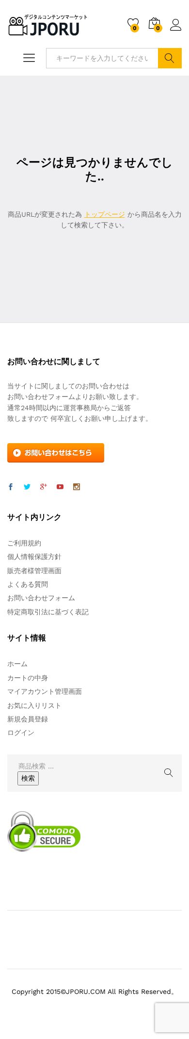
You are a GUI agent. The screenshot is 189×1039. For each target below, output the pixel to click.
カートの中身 (27, 678)
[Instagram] (76, 487)
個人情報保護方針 (34, 556)
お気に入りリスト (34, 705)
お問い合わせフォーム (41, 598)
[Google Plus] (43, 487)
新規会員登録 (27, 719)
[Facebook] (10, 487)
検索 (170, 58)
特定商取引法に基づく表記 (48, 612)
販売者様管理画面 (34, 571)
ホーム (17, 664)
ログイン (176, 31)
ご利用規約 (24, 543)
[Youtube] (60, 487)
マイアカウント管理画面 (44, 691)
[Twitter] (27, 487)
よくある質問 (27, 584)
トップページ (104, 214)
